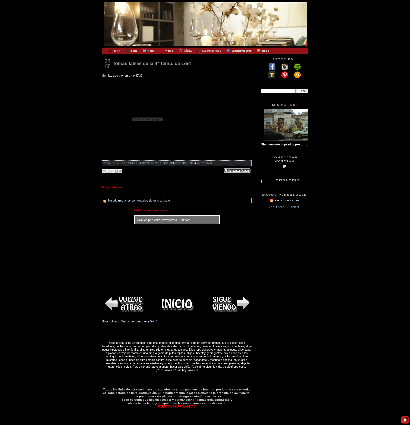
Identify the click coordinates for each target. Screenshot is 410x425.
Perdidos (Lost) (135, 163)
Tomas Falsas (200, 163)
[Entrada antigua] (230, 304)
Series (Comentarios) (169, 163)
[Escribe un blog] (108, 171)
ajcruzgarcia (286, 201)
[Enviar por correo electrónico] (104, 171)
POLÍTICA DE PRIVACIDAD (177, 406)
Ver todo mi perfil (285, 207)
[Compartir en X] (112, 171)
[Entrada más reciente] (123, 304)
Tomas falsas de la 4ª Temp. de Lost (152, 63)
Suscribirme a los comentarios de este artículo (138, 200)
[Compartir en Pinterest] (120, 171)
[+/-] (263, 181)
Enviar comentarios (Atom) (139, 321)
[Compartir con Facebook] (116, 171)
